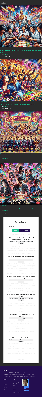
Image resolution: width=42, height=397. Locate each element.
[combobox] (21, 226)
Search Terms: (20, 222)
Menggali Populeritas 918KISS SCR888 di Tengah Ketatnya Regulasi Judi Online (17, 104)
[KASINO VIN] (5, 3)
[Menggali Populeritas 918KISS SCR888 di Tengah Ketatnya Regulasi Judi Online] (21, 79)
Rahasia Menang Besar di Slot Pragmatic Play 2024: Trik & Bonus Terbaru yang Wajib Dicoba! (20, 208)
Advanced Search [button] (24, 230)
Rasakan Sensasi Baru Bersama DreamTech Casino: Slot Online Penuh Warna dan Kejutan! (19, 156)
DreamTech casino (4, 153)
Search (15, 230)
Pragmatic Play (3, 48)
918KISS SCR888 (3, 101)
